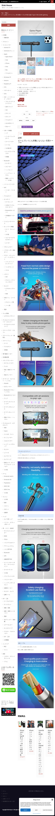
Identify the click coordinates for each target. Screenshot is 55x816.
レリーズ (6, 452)
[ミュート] (12, 714)
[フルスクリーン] (14, 714)
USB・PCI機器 (8, 130)
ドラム (6, 661)
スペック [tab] (26, 134)
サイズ (27, 111)
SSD (6, 110)
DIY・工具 (5, 598)
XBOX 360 (6, 486)
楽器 (4, 654)
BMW (5, 536)
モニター (6, 286)
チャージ (40, 115)
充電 (43, 115)
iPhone (52, 111)
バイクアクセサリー (9, 542)
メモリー (6, 274)
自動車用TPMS (8, 559)
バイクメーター (8, 579)
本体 (6, 293)
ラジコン (5, 497)
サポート (5, 796)
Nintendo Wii (7, 479)
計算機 (4, 35)
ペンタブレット (9, 267)
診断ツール (7, 594)
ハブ (6, 133)
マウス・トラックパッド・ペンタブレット (9, 257)
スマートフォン (7, 340)
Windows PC (7, 77)
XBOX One (7, 489)
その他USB (8, 148)
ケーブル (7, 145)
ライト (6, 650)
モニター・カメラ (9, 591)
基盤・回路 (7, 608)
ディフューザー (8, 437)
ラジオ (6, 366)
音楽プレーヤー (8, 375)
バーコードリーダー (9, 184)
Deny (36, 810)
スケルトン (6, 41)
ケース (6, 343)
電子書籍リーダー (7, 354)
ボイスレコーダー (9, 363)
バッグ (4, 516)
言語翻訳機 (6, 357)
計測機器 (6, 640)
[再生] (3, 714)
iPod (6, 66)
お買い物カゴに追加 (27, 126)
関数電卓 (6, 37)
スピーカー (8, 166)
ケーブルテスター (9, 601)
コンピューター (7, 45)
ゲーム (4, 473)
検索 (8, 25)
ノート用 (7, 305)
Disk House (7, 5)
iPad (6, 60)
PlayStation (7, 483)
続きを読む (40, 724)
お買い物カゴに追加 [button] (30, 724)
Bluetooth (7, 160)
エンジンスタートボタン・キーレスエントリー (9, 564)
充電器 (7, 156)
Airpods (6, 383)
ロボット (6, 509)
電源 (5, 309)
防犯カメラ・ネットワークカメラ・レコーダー (9, 464)
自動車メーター (8, 588)
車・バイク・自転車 (8, 528)
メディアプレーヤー (8, 360)
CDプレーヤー (8, 386)
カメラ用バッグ (8, 519)
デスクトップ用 (9, 302)
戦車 (5, 502)
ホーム (4, 791)
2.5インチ (8, 113)
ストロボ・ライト (9, 434)
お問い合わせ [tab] (34, 134)
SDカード (8, 126)
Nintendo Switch (8, 476)
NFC (5, 187)
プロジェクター (8, 247)
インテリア (6, 644)
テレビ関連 (6, 313)
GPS (5, 556)
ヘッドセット (9, 170)
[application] (8, 712)
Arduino (6, 80)
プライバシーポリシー (37, 813)
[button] (52, 799)
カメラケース (7, 456)
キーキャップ (9, 202)
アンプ (6, 398)
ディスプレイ (7, 604)
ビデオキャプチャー (9, 316)
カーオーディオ (8, 569)
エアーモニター (8, 625)
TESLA (5, 539)
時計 (5, 646)
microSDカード (9, 123)
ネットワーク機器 (9, 226)
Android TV (7, 47)
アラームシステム (9, 546)
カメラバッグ (7, 459)
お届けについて (6, 798)
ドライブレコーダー (9, 576)
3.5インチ (8, 116)
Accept (25, 810)
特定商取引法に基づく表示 (9, 801)
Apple (5, 54)
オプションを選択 (21, 724)
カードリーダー (9, 141)
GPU (5, 93)
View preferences (47, 810)
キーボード (8, 163)
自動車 (6, 512)
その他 (7, 234)
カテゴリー (5, 793)
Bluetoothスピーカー (10, 395)
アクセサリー (39, 113)
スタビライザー (8, 441)
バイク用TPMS (8, 549)
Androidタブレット (9, 51)
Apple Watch (8, 56)
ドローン (6, 506)
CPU (5, 87)
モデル (27, 117)
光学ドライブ (9, 106)
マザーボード (7, 90)
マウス (7, 270)
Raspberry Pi (7, 84)
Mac (6, 70)
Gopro (6, 431)
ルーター (7, 243)
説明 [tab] (21, 134)
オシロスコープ (8, 628)
